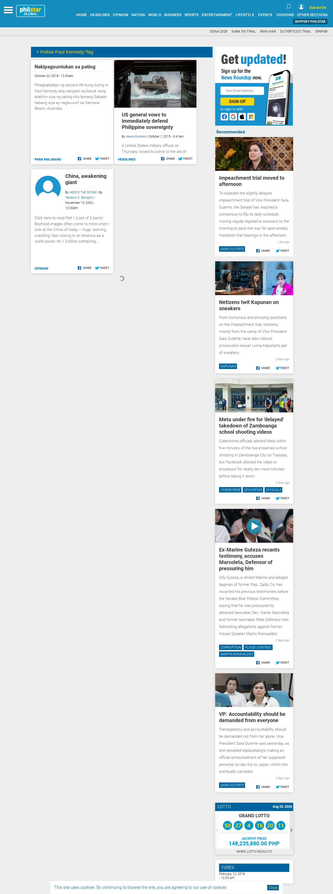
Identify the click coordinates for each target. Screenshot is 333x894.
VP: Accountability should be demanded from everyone (252, 717)
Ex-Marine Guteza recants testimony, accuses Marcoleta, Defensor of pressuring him (249, 559)
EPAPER (322, 31)
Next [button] (291, 830)
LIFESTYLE (244, 15)
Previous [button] (217, 830)
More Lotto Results (254, 851)
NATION (138, 15)
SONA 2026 (218, 31)
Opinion (41, 268)
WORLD (154, 15)
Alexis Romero (136, 136)
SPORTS (191, 15)
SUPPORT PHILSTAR (310, 21)
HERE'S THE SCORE (83, 192)
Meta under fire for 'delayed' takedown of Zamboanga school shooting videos (251, 425)
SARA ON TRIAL (244, 31)
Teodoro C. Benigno (79, 197)
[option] (254, 830)
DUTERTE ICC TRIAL (295, 31)
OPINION (120, 15)
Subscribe (317, 7)
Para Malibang (48, 159)
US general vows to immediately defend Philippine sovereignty (147, 121)
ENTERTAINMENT (217, 15)
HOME (81, 15)
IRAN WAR (268, 31)
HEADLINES (100, 15)
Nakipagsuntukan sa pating (65, 67)
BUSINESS (172, 15)
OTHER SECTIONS (312, 15)
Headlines (127, 159)
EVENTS (265, 15)
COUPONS (285, 15)
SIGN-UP (237, 101)
